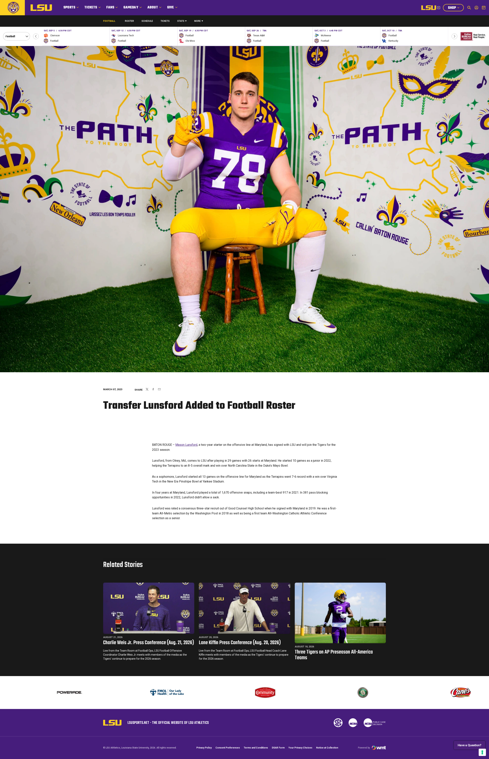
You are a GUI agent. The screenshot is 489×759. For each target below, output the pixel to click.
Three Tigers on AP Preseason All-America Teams (334, 655)
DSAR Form (278, 747)
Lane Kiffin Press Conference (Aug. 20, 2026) (240, 643)
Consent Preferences (227, 747)
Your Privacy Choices (300, 747)
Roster (129, 21)
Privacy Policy (204, 747)
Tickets (90, 7)
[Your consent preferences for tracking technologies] (482, 752)
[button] (36, 36)
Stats (180, 21)
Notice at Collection (327, 747)
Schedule (147, 21)
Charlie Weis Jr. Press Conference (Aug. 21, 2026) (148, 643)
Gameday (130, 7)
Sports (69, 7)
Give (170, 7)
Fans (110, 7)
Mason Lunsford (186, 445)
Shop (456, 8)
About (152, 7)
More (197, 21)
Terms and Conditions (256, 747)
